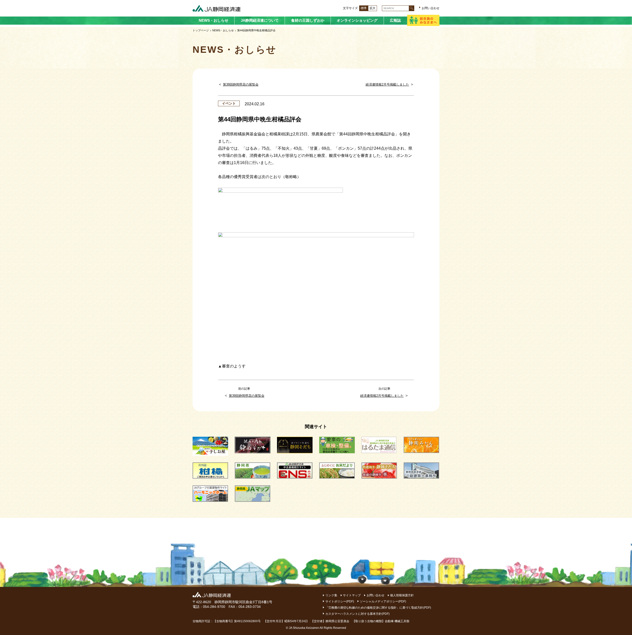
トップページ (201, 30)
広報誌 (395, 20)
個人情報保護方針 (402, 595)
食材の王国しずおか (307, 20)
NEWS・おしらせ (213, 20)
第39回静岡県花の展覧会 (240, 84)
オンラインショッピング (357, 20)
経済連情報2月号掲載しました (387, 84)
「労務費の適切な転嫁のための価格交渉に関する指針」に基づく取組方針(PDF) (378, 607)
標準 (364, 8)
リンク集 (331, 595)
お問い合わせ (430, 8)
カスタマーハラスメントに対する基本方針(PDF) (357, 614)
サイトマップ (352, 595)
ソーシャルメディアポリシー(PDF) (383, 601)
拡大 (372, 8)
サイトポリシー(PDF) (339, 601)
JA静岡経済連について (260, 20)
